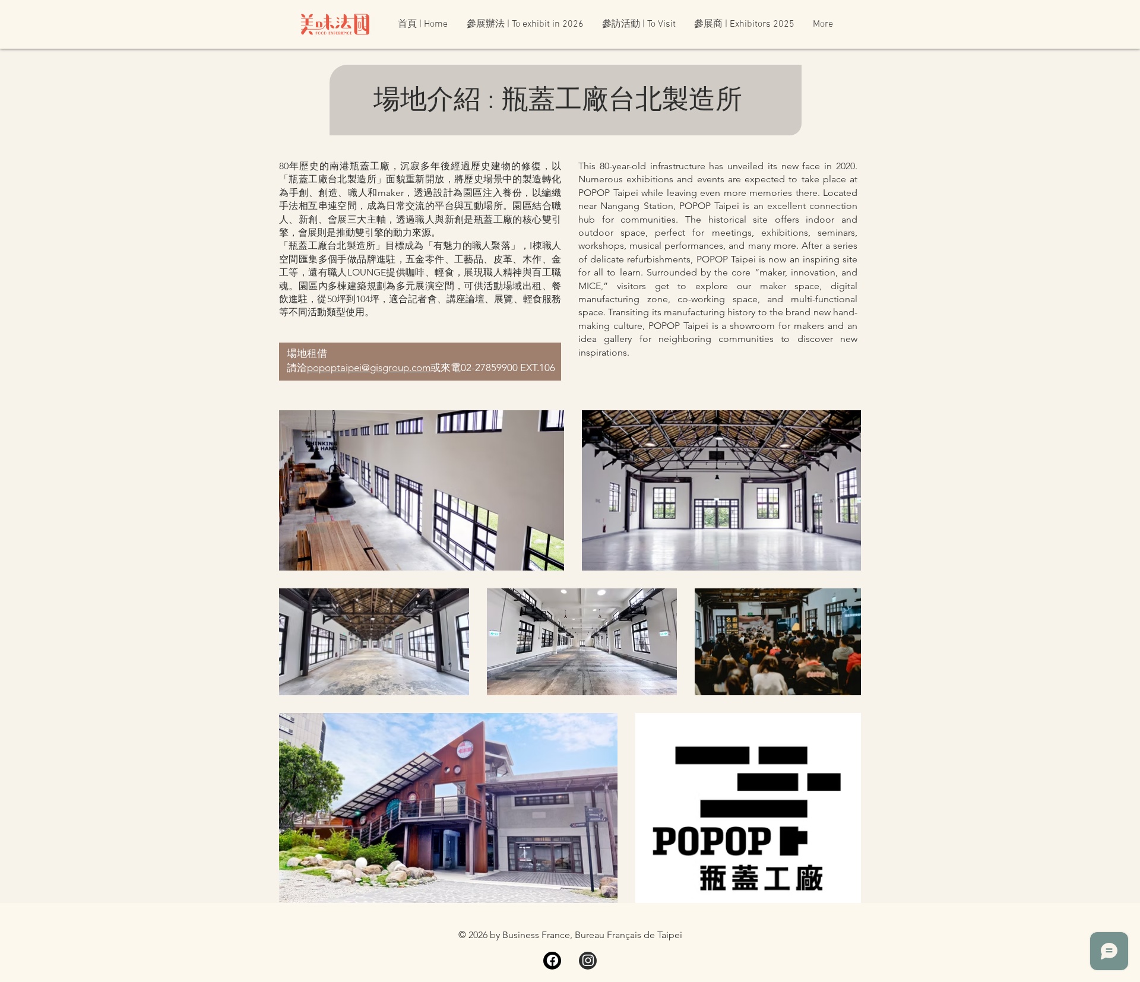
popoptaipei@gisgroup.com (368, 367)
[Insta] (588, 961)
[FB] (552, 961)
